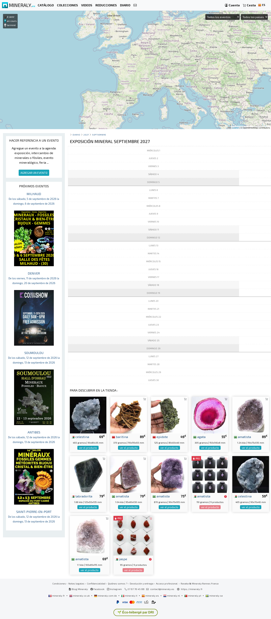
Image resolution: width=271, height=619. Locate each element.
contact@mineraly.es (162, 589)
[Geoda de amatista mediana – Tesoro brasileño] (169, 474)
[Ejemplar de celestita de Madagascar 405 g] (250, 474)
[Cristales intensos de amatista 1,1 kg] (90, 535)
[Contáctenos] (135, 5)
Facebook (98, 589)
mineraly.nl (173, 595)
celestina (82, 437)
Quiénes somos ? (117, 583)
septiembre (99, 134)
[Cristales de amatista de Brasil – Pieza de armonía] (128, 474)
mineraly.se (216, 595)
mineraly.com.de (107, 595)
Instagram (115, 589)
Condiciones (59, 583)
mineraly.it (131, 595)
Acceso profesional (167, 583)
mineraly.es (152, 595)
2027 (86, 134)
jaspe (122, 559)
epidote (162, 437)
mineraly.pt (194, 595)
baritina (121, 437)
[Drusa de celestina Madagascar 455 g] (88, 414)
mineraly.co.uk (81, 595)
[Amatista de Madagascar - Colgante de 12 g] (210, 474)
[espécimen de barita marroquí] (128, 414)
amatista (244, 437)
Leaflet (235, 127)
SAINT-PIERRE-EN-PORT (34, 516)
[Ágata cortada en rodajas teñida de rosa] (210, 414)
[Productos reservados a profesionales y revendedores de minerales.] (225, 496)
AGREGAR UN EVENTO (33, 172)
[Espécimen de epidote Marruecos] (169, 414)
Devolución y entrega (141, 583)
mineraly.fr (58, 595)
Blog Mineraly (79, 589)
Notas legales (76, 583)
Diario (76, 134)
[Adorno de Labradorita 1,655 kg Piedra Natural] (88, 474)
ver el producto (88, 447)
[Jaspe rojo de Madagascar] (133, 535)
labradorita (83, 496)
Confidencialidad (96, 583)
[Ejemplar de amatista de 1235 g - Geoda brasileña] (250, 414)
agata (201, 437)
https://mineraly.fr (192, 589)
